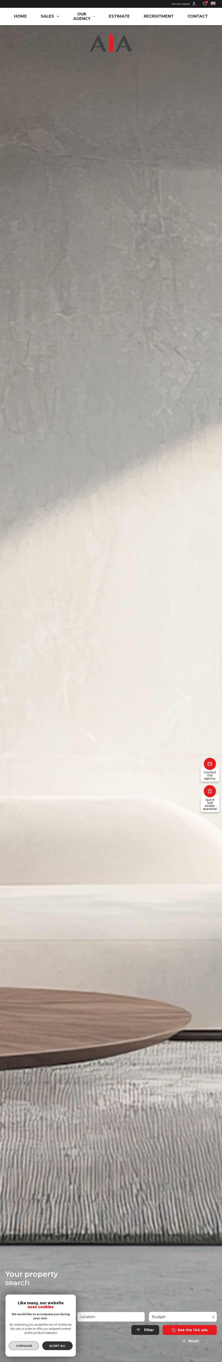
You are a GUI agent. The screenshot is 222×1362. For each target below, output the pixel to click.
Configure (24, 1346)
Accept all (57, 1346)
